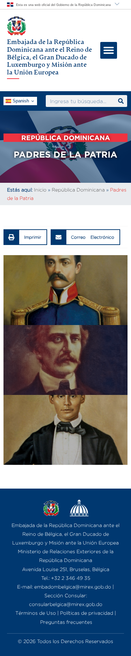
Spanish (20, 100)
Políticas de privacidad (86, 612)
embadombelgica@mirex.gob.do (72, 586)
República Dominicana (78, 189)
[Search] (121, 101)
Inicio (40, 189)
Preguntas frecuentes (66, 622)
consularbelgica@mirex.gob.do (65, 604)
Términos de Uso (35, 612)
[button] (108, 50)
